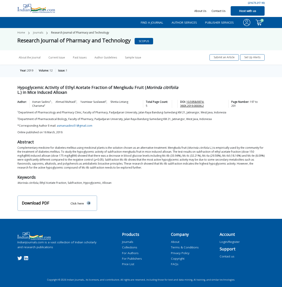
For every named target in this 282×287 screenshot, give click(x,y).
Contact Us (219, 11)
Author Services (184, 22)
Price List (128, 264)
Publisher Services (219, 22)
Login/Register (230, 242)
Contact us (227, 256)
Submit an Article (224, 57)
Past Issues (80, 57)
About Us (200, 11)
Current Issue (56, 57)
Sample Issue (133, 57)
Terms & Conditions (185, 247)
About (175, 242)
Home (21, 32)
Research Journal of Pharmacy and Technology (80, 32)
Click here (77, 203)
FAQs (174, 264)
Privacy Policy (180, 253)
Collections (129, 247)
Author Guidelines (106, 57)
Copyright (177, 258)
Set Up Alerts (252, 57)
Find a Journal (152, 22)
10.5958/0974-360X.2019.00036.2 (192, 104)
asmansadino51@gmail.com (74, 126)
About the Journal (30, 57)
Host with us (247, 11)
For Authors (130, 253)
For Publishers (132, 258)
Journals (38, 32)
